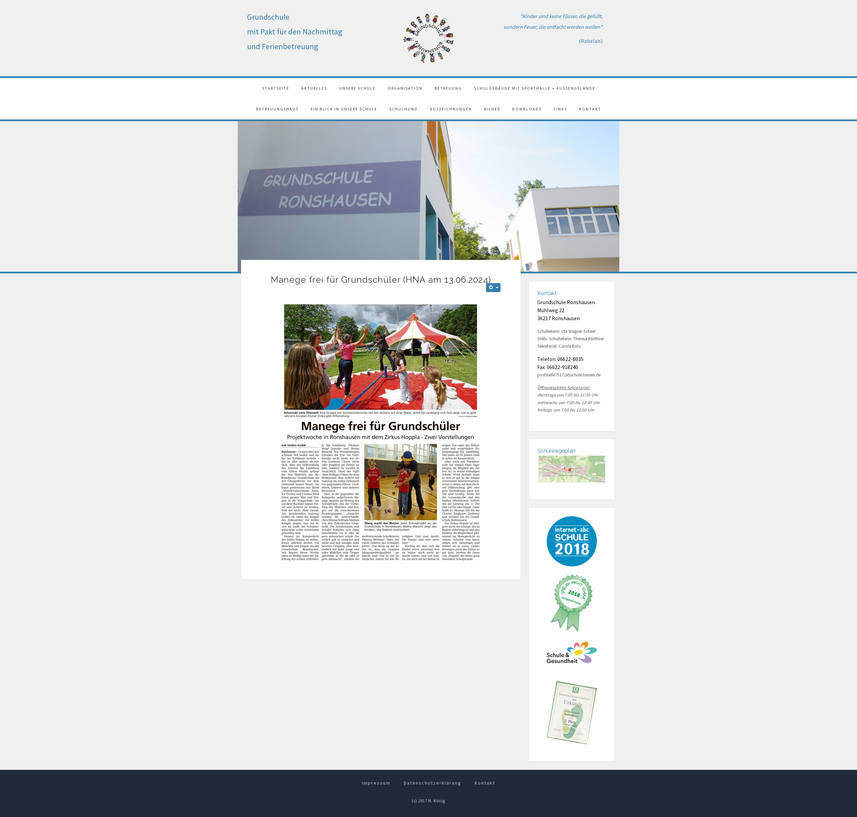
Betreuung (448, 88)
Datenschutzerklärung (432, 783)
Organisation (405, 88)
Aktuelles (314, 88)
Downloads (527, 108)
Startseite (275, 88)
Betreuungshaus (277, 108)
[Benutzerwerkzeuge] (493, 287)
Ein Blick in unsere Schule (344, 108)
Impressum (376, 783)
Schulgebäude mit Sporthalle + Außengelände (534, 88)
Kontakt (590, 108)
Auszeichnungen (451, 108)
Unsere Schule (357, 88)
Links (560, 108)
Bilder (492, 108)
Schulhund (403, 108)
